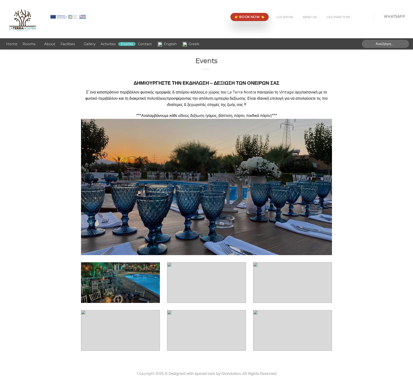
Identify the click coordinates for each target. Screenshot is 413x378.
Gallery (90, 44)
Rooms (28, 44)
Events (127, 44)
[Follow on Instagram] (363, 17)
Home (11, 44)
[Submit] (404, 44)
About (49, 44)
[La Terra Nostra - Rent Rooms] (23, 19)
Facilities (67, 44)
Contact (145, 44)
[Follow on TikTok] (369, 17)
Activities (108, 44)
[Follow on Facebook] (357, 17)
